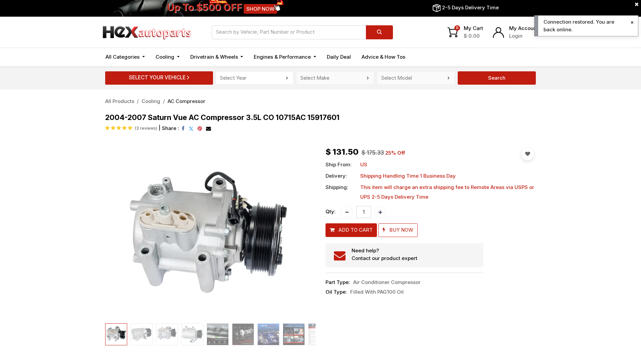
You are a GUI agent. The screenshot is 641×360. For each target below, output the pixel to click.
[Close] (632, 22)
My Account (523, 28)
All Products (119, 101)
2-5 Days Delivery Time (470, 7)
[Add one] (380, 212)
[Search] (379, 32)
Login (515, 36)
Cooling (151, 101)
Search (496, 78)
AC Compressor (186, 101)
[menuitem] (339, 57)
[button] (121, 234)
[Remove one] (347, 212)
